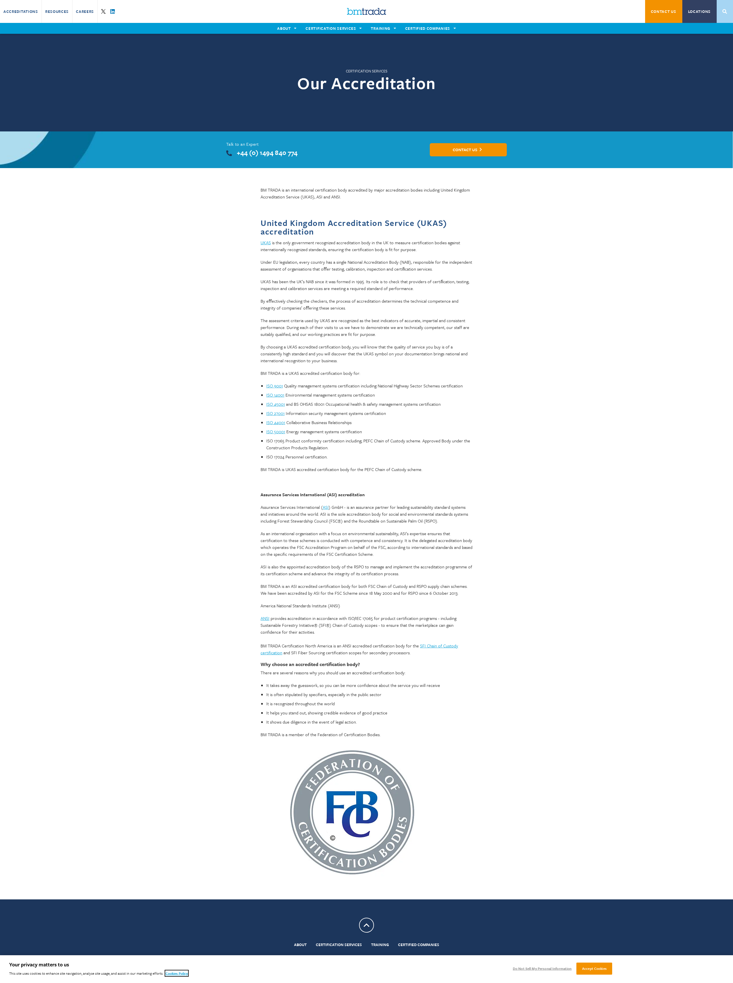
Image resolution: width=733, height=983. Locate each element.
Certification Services (339, 944)
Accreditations (20, 11)
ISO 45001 (275, 404)
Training (380, 944)
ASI (326, 507)
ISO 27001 (275, 413)
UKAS (266, 242)
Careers (85, 11)
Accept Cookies (594, 968)
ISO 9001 (274, 386)
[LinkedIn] (112, 11)
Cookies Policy (176, 973)
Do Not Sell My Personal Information (542, 968)
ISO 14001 (275, 395)
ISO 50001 (275, 431)
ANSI (265, 618)
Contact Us (663, 11)
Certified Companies (418, 944)
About (300, 944)
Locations (699, 11)
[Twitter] (103, 11)
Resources (57, 11)
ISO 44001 (275, 422)
